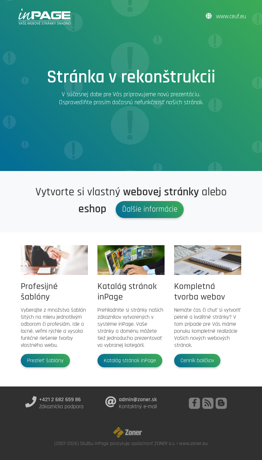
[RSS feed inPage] (207, 403)
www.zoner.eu (193, 443)
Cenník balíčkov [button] (197, 360)
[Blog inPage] (221, 403)
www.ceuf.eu (230, 16)
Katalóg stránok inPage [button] (130, 360)
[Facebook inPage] (194, 403)
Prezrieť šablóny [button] (45, 360)
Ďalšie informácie (149, 209)
